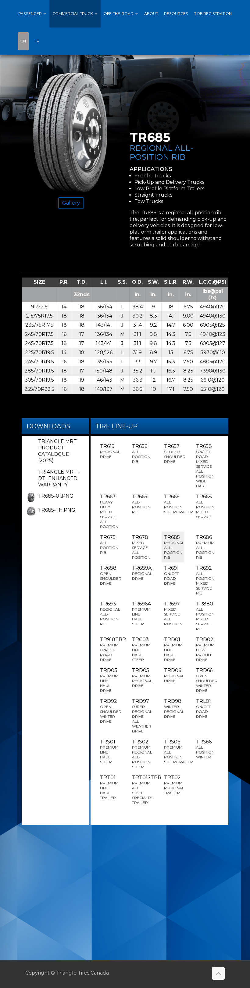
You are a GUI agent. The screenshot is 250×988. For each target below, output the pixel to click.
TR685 (174, 547)
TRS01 (109, 751)
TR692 (205, 580)
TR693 (110, 613)
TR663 (109, 511)
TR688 (110, 575)
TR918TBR (110, 649)
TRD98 (174, 708)
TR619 (110, 451)
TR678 (141, 547)
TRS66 (205, 749)
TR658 (205, 465)
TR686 (205, 547)
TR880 (205, 616)
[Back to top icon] (218, 973)
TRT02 (174, 785)
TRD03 (109, 680)
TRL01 (203, 708)
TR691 (171, 575)
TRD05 (142, 677)
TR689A (142, 573)
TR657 (174, 453)
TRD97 (142, 715)
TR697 (173, 613)
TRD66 (206, 680)
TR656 (141, 453)
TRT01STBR (142, 790)
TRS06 (174, 751)
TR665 (141, 504)
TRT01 (109, 787)
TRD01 (173, 649)
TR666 (174, 504)
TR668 (205, 506)
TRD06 (174, 675)
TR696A (141, 613)
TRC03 (141, 649)
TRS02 (142, 754)
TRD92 (110, 711)
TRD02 (205, 649)
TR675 (109, 544)
